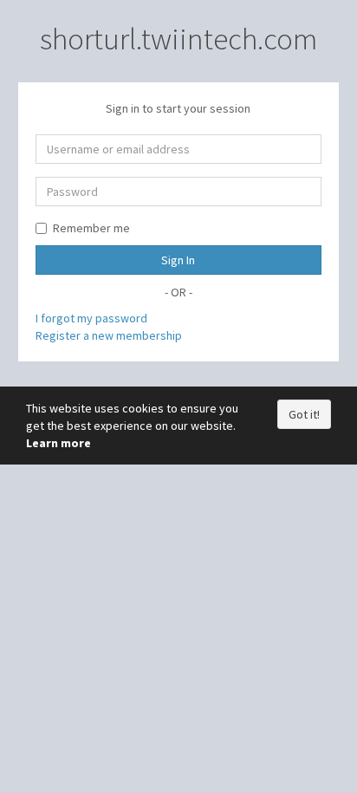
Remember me (91, 228)
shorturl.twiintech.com (178, 39)
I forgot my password (91, 318)
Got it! (304, 414)
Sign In (178, 260)
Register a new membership (109, 335)
